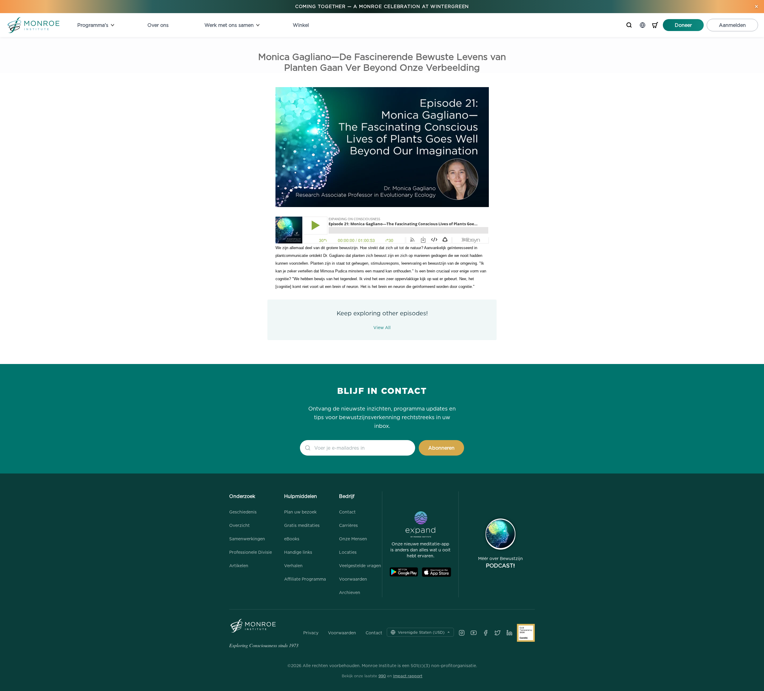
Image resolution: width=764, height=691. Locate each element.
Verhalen (293, 565)
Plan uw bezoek (300, 512)
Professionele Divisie (250, 552)
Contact (347, 512)
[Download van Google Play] (403, 572)
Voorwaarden (353, 579)
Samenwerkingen (247, 538)
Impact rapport (407, 676)
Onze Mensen (353, 538)
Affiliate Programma (305, 579)
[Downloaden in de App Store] (436, 572)
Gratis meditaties (302, 525)
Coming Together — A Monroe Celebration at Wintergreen (382, 6)
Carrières (348, 525)
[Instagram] (462, 633)
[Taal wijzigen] (642, 25)
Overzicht (239, 525)
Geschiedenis (243, 512)
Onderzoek (242, 496)
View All (382, 327)
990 (382, 676)
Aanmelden (732, 25)
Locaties (348, 552)
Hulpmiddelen (300, 496)
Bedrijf (347, 496)
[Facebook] (486, 633)
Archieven (349, 592)
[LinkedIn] (509, 633)
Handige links (298, 552)
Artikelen (238, 565)
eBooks (291, 538)
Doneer (683, 25)
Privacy (310, 633)
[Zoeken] (629, 25)
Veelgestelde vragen (360, 565)
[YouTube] (474, 633)
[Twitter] (497, 633)
